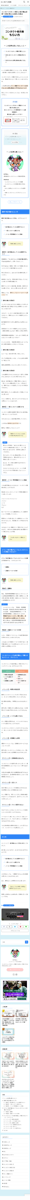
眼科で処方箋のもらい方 (13, 139)
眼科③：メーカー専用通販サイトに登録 (14, 1106)
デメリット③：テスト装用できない (13, 1128)
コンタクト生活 (6, 2)
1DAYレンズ (7, 1142)
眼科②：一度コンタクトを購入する (13, 1104)
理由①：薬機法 (9, 1111)
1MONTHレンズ (8, 1145)
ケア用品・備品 (8, 1161)
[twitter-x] (14, 974)
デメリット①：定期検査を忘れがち (13, 1124)
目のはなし (6, 1186)
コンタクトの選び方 (9, 1170)
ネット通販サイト (8, 1174)
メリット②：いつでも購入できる (13, 1121)
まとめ (5, 1130)
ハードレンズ (7, 1177)
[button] (4, 926)
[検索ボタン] (24, 2)
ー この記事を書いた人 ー (14, 136)
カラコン (6, 1158)
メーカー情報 (7, 1180)
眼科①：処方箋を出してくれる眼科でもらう (15, 1102)
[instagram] (16, 974)
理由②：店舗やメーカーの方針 (12, 1113)
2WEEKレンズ (7, 1148)
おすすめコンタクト (9, 1154)
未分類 (5, 1183)
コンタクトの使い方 (9, 1164)
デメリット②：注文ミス (11, 1126)
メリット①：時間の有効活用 (12, 1119)
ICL (5, 1151)
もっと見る (15, 142)
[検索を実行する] (26, 942)
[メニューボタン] (28, 2)
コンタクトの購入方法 (8, 16)
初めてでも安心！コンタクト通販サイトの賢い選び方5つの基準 (18, 120)
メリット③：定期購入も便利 (12, 1122)
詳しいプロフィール (15, 969)
